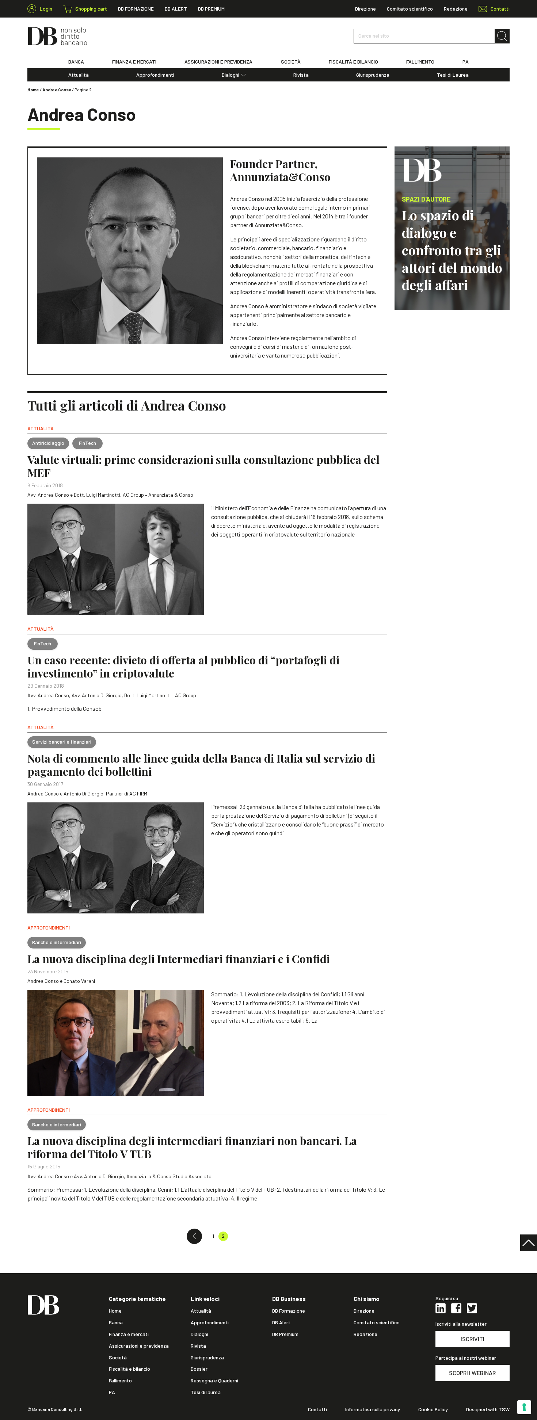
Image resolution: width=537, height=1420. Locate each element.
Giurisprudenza (372, 75)
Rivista (301, 75)
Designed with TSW (488, 1409)
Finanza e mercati (129, 1334)
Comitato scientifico (410, 9)
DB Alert (176, 9)
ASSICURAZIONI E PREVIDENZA (218, 62)
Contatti (317, 1409)
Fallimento (120, 1380)
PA (465, 62)
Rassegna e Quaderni (214, 1380)
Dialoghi (230, 75)
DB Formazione (136, 9)
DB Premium (211, 9)
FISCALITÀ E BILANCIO (353, 62)
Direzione (365, 9)
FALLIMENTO (420, 62)
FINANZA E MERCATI (134, 62)
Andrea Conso (56, 89)
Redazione (456, 9)
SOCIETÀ (291, 62)
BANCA (76, 62)
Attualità (78, 75)
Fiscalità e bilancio (129, 1369)
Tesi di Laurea (453, 75)
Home (33, 89)
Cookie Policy (433, 1409)
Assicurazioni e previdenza (139, 1346)
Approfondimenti (155, 75)
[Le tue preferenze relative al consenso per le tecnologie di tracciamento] (524, 1407)
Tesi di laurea (206, 1392)
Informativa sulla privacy (372, 1409)
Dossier (199, 1369)
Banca (116, 1322)
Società (118, 1357)
